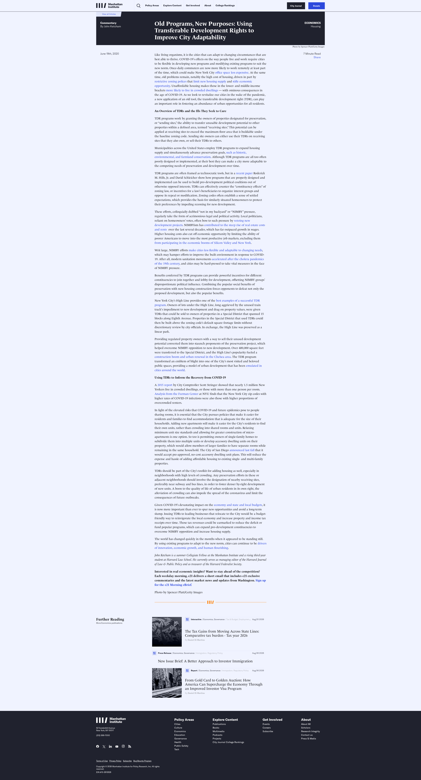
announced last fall (242, 450)
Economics (313, 23)
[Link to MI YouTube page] (116, 747)
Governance (180, 738)
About (207, 5)
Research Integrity (310, 731)
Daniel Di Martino (196, 640)
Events (266, 724)
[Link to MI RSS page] (129, 747)
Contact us (307, 734)
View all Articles (109, 14)
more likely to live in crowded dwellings (192, 90)
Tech (176, 749)
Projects (217, 738)
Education (179, 734)
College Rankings (225, 5)
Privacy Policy (115, 761)
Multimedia (218, 731)
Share (317, 57)
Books (216, 727)
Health (177, 742)
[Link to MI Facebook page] (97, 747)
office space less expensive (231, 72)
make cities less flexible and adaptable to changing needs (225, 250)
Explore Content (172, 5)
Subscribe (268, 731)
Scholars (305, 727)
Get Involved (193, 5)
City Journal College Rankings (228, 742)
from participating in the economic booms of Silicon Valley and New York (203, 242)
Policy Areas (152, 5)
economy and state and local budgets (238, 504)
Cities (177, 724)
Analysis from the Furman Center (176, 393)
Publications (219, 724)
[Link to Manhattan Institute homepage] (111, 722)
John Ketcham (112, 26)
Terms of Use (102, 761)
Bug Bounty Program (142, 761)
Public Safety (181, 745)
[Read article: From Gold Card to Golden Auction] (167, 683)
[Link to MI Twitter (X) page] (104, 747)
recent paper (244, 173)
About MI (306, 724)
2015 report (165, 385)
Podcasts (217, 734)
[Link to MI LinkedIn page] (110, 747)
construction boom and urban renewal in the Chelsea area (193, 356)
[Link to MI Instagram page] (123, 747)
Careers (267, 727)
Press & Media (308, 738)
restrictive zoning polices (170, 81)
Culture (178, 727)
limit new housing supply (209, 81)
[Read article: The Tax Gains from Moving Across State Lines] (167, 632)
